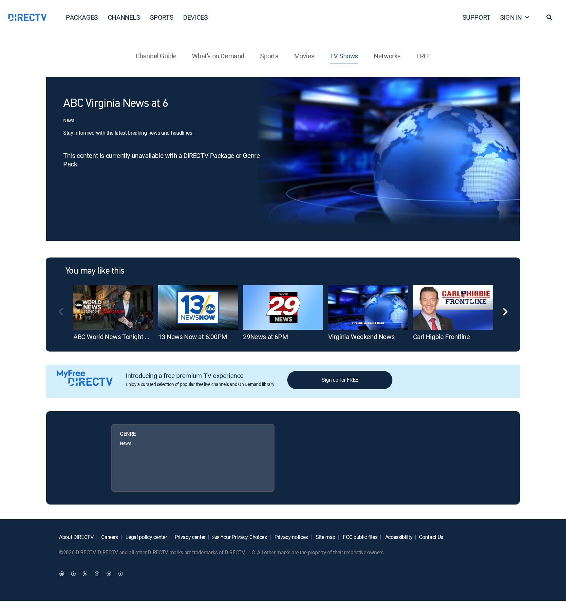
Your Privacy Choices (243, 537)
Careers (109, 537)
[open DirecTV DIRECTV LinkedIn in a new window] (61, 573)
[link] (113, 307)
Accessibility (398, 537)
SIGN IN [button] (511, 17)
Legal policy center (145, 537)
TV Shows (344, 55)
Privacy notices (290, 537)
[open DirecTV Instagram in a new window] (97, 573)
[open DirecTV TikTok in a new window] (120, 573)
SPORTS (162, 17)
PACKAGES (82, 17)
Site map (324, 537)
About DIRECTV (76, 537)
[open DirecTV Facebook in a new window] (73, 573)
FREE (423, 55)
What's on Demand (218, 55)
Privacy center (189, 537)
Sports (269, 55)
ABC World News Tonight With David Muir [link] (131, 336)
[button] (549, 17)
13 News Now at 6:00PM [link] (192, 336)
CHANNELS (124, 17)
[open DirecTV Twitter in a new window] (85, 573)
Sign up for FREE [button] (340, 379)
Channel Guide (156, 55)
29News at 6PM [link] (265, 336)
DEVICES (195, 17)
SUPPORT (476, 17)
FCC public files (360, 537)
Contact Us (431, 537)
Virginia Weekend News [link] (361, 336)
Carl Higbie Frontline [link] (441, 336)
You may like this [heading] (95, 271)
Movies (304, 55)
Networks (387, 55)
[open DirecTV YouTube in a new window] (108, 573)
